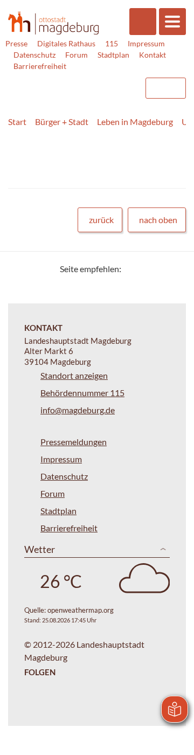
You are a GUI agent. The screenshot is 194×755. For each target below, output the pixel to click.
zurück (101, 219)
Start (17, 121)
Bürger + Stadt (61, 121)
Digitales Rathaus (66, 43)
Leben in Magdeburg (135, 121)
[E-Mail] (160, 269)
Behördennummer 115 (82, 392)
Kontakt (152, 54)
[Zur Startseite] (53, 22)
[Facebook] (147, 269)
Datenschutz (34, 54)
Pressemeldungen (73, 442)
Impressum (146, 43)
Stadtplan (113, 54)
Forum (76, 54)
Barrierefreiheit (39, 66)
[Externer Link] (49, 83)
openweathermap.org (80, 610)
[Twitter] (133, 269)
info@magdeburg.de (77, 410)
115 (111, 43)
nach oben (158, 219)
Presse (16, 43)
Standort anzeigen (74, 375)
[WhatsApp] (173, 269)
